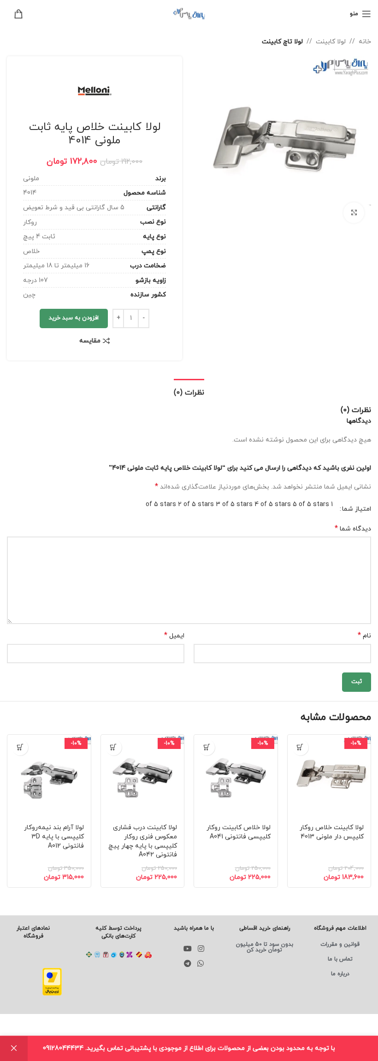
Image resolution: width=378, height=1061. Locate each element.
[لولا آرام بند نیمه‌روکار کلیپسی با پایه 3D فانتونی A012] (49, 776)
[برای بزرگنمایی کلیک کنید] (353, 212)
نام (364, 636)
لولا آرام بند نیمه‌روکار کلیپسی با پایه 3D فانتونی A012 (54, 836)
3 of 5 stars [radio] (234, 504)
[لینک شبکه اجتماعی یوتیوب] (187, 949)
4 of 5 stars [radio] (272, 504)
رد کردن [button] (14, 1048)
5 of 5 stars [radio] (311, 504)
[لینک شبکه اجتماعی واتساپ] (201, 963)
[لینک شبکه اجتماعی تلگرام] (187, 963)
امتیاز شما (356, 509)
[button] (300, 747)
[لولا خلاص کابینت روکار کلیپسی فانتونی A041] (236, 776)
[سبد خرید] (15, 14)
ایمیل (174, 636)
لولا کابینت (331, 41)
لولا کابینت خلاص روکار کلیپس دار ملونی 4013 (332, 832)
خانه (365, 41)
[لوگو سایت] (188, 13)
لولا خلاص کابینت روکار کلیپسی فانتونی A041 (239, 832)
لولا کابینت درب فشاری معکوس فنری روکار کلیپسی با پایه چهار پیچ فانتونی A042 (142, 841)
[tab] (189, 392)
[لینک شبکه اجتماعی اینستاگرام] (201, 949)
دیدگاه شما (353, 529)
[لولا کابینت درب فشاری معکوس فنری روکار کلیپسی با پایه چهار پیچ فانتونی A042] (142, 776)
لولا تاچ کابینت (282, 41)
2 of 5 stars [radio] (196, 504)
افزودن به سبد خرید (74, 318)
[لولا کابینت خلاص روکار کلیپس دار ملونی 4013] (329, 776)
